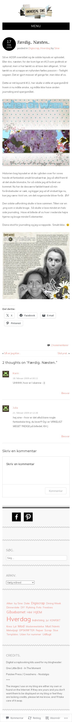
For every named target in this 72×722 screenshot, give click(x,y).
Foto (39, 607)
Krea (9, 626)
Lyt (14, 626)
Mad (21, 626)
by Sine (18, 603)
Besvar (65, 393)
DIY (23, 607)
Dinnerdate (12, 607)
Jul (47, 620)
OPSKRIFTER (27, 630)
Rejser (39, 630)
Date (27, 603)
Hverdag (45, 48)
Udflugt (46, 634)
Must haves (52, 626)
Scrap (48, 630)
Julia (15, 407)
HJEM (37, 612)
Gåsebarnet (15, 612)
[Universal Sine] (36, 20)
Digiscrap (33, 48)
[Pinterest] (28, 517)
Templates (12, 634)
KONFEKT (55, 620)
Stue (55, 630)
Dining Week (53, 603)
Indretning (38, 620)
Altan (9, 603)
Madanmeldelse (35, 626)
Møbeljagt (12, 630)
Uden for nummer (30, 634)
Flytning (30, 607)
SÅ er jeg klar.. (11, 353)
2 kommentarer (59, 345)
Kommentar (56, 490)
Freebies (48, 607)
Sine (56, 48)
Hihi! (29, 612)
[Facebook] (16, 517)
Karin (16, 373)
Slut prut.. (64, 353)
